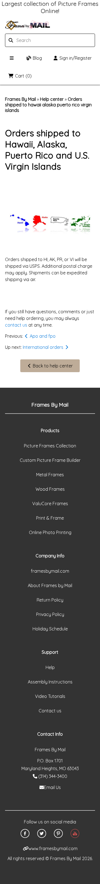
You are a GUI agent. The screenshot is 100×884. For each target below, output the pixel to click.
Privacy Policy (50, 614)
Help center (52, 99)
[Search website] (37, 40)
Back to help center (52, 366)
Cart (23, 76)
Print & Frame (50, 518)
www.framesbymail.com (53, 848)
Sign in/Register (75, 58)
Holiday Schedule (50, 629)
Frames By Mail (20, 99)
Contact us (50, 710)
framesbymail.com (50, 571)
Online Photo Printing (50, 532)
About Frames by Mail (50, 585)
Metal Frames (50, 474)
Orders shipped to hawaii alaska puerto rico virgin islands (48, 104)
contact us (16, 325)
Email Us (52, 787)
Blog (37, 58)
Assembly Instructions (50, 682)
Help (50, 667)
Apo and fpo (42, 336)
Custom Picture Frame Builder (50, 460)
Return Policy (50, 600)
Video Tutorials (50, 696)
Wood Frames (50, 489)
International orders (43, 347)
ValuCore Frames (50, 503)
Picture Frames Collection (50, 446)
